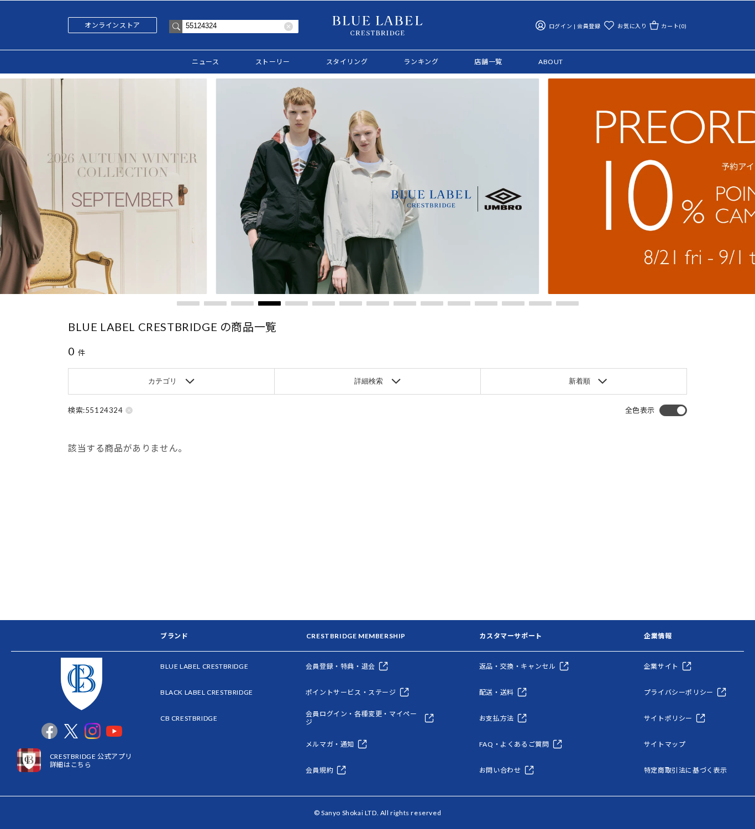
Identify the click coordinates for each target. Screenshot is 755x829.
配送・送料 (496, 692)
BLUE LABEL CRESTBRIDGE (204, 666)
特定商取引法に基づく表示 (685, 770)
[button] (188, 303)
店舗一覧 (488, 61)
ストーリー (272, 61)
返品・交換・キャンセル (517, 666)
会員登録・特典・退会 (340, 666)
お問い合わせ (500, 770)
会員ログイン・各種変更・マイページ (361, 718)
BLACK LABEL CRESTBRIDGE (206, 692)
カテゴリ (162, 381)
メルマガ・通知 (330, 744)
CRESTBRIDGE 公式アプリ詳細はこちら (91, 760)
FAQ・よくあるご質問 (514, 744)
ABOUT (550, 61)
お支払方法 (496, 718)
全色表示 (640, 410)
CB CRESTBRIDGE (188, 718)
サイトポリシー (668, 718)
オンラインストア (112, 25)
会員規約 (319, 770)
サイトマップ (665, 744)
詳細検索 (368, 381)
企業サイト (661, 666)
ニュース (205, 61)
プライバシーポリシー (679, 692)
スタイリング (347, 61)
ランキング (420, 61)
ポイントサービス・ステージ (351, 692)
